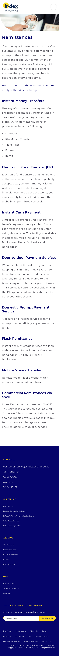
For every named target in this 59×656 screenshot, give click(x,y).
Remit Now (7, 631)
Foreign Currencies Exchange (14, 511)
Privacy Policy (9, 583)
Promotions (21, 631)
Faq (29, 636)
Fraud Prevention (31, 641)
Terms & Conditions (11, 588)
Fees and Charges (41, 636)
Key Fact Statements (11, 641)
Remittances (8, 506)
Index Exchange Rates (11, 526)
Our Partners (8, 545)
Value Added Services (11, 521)
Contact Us (19, 636)
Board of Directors (10, 555)
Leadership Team (10, 550)
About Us (33, 631)
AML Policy (46, 641)
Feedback (7, 636)
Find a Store (8, 482)
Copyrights (7, 593)
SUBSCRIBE (47, 618)
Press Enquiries (9, 564)
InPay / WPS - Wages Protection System (19, 516)
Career (6, 560)
